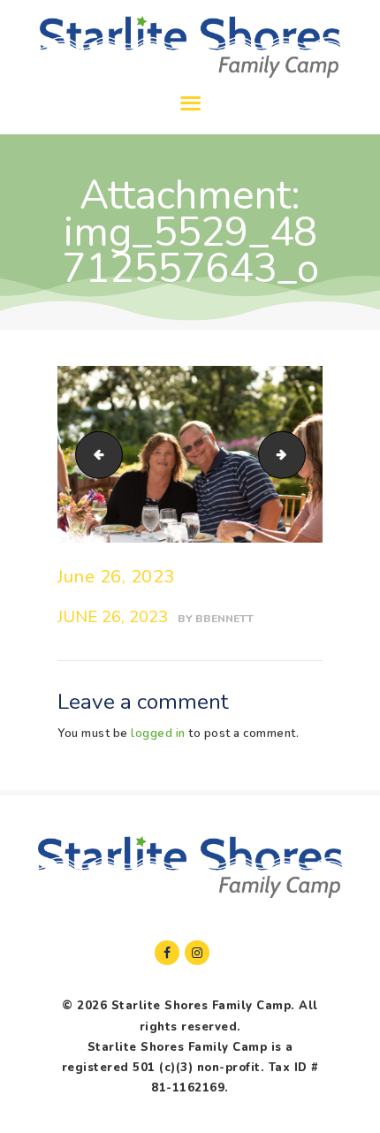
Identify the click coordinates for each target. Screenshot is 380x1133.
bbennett (224, 619)
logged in (158, 733)
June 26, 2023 (116, 576)
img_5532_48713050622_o (299, 453)
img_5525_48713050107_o (93, 453)
